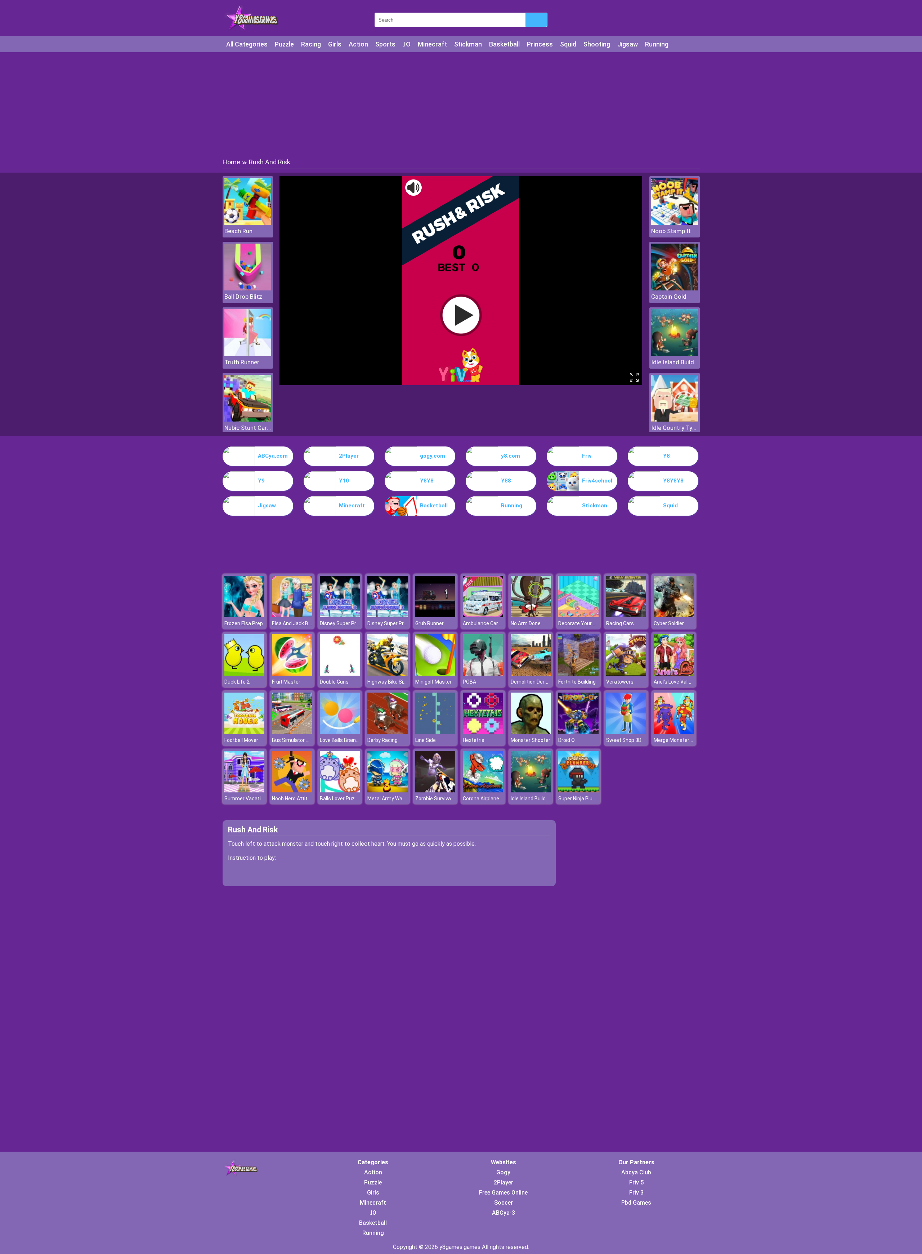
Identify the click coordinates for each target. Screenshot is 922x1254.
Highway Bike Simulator (394, 682)
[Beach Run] (247, 222)
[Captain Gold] (674, 288)
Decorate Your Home (582, 623)
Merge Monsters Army (680, 740)
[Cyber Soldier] (674, 615)
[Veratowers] (626, 673)
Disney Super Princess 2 (348, 623)
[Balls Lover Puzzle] (340, 790)
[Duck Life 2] (244, 673)
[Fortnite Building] (578, 673)
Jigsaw (627, 44)
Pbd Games (636, 1202)
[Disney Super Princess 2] (340, 615)
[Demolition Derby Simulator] (531, 673)
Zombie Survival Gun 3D (442, 798)
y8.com (510, 456)
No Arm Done (526, 623)
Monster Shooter (530, 740)
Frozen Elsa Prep (243, 623)
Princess (540, 44)
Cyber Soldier (669, 623)
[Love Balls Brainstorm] (340, 732)
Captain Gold (668, 296)
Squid (568, 44)
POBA (469, 682)
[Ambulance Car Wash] (483, 615)
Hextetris (473, 740)
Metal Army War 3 (387, 798)
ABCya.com (273, 456)
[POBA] (483, 673)
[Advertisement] (461, 104)
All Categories (247, 44)
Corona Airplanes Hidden (491, 798)
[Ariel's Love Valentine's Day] (674, 673)
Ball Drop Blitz (243, 296)
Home (231, 162)
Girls (334, 44)
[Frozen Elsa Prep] (244, 615)
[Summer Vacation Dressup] (244, 790)
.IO (407, 44)
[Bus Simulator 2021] (292, 732)
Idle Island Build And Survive (674, 362)
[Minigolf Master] (435, 673)
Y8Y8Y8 (673, 480)
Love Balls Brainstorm (345, 740)
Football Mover (241, 740)
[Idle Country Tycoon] (674, 419)
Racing (311, 44)
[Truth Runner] (247, 354)
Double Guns (334, 682)
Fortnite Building (577, 682)
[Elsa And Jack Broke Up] (292, 615)
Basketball (504, 44)
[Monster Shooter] (531, 732)
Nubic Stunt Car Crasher (247, 427)
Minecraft (432, 44)
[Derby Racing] (387, 732)
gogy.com (432, 456)
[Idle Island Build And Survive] (674, 354)
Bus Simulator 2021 (294, 740)
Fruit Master (286, 682)
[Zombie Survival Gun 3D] (435, 790)
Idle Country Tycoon (674, 427)
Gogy (503, 1172)
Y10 (344, 480)
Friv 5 (636, 1182)
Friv (587, 456)
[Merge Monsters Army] (674, 732)
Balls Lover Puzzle (341, 798)
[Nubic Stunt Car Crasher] (247, 419)
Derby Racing (382, 740)
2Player (349, 456)
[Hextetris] (483, 732)
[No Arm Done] (531, 615)
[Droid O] (578, 732)
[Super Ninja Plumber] (578, 790)
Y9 (261, 480)
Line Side (425, 740)
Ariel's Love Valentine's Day (685, 682)
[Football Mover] (244, 732)
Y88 (506, 480)
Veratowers (620, 682)
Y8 (666, 456)
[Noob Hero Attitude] (292, 790)
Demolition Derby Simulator (542, 682)
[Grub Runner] (435, 615)
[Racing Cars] (626, 615)
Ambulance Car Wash (487, 623)
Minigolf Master (433, 682)
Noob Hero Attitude (294, 798)
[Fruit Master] (292, 673)
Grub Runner (429, 623)
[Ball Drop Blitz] (247, 288)
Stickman (468, 44)
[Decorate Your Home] (578, 615)
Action (358, 44)
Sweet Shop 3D (623, 740)
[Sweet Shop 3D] (626, 732)
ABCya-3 (503, 1212)
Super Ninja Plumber (581, 798)
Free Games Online (503, 1192)
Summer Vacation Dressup (255, 798)
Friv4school (597, 480)
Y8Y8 (427, 480)
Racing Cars (620, 623)
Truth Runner (241, 362)
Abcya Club (636, 1172)
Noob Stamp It (671, 231)
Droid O (566, 740)
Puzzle (284, 44)
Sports (385, 44)
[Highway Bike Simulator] (387, 673)
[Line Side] (435, 732)
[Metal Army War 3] (387, 790)
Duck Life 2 (237, 682)
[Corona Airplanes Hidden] (483, 790)
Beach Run (238, 231)
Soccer (503, 1202)
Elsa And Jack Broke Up (299, 623)
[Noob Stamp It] (674, 222)
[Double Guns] (340, 673)
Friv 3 (636, 1192)
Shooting (596, 44)
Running (656, 44)
